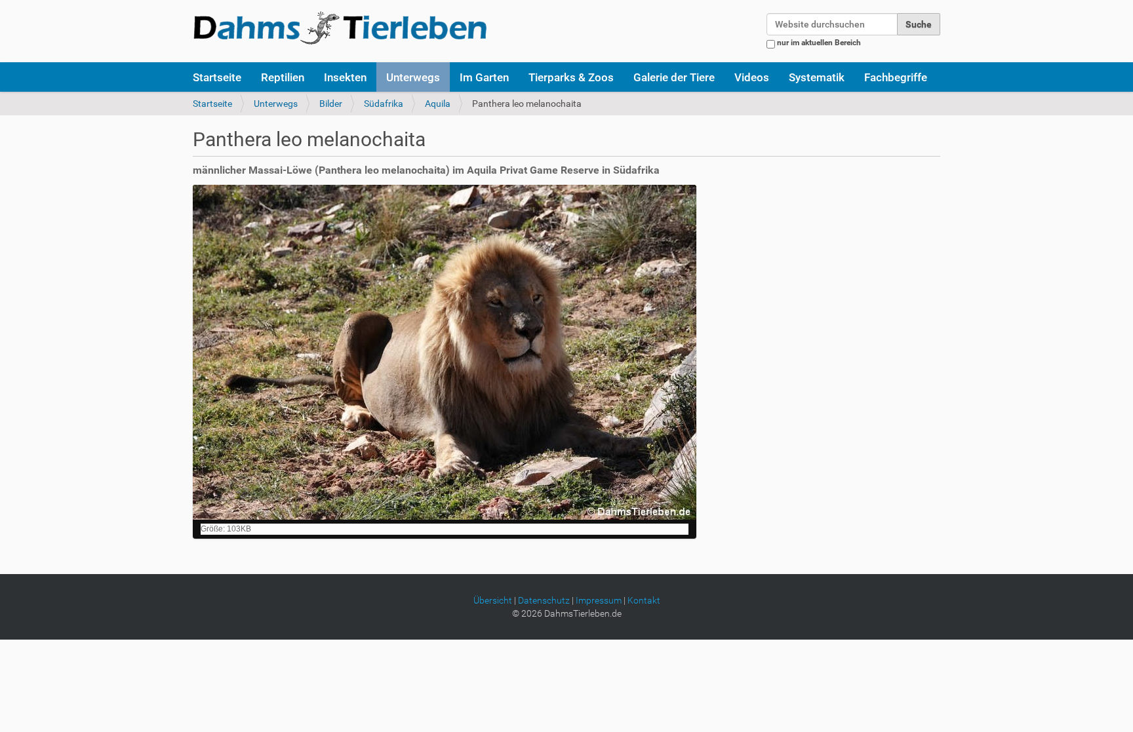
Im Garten (484, 77)
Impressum (599, 600)
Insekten (345, 77)
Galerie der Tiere (674, 77)
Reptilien (282, 77)
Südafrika (383, 103)
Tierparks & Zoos (571, 77)
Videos (751, 77)
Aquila (437, 103)
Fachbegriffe (895, 77)
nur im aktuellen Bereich (819, 42)
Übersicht (492, 600)
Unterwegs (413, 77)
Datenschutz (544, 600)
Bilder (330, 103)
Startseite (217, 77)
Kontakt (643, 600)
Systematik (817, 77)
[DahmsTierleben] (340, 27)
